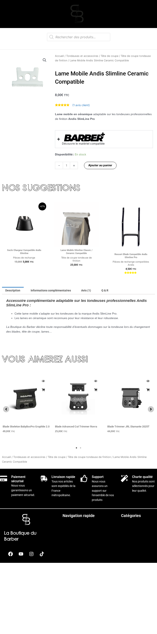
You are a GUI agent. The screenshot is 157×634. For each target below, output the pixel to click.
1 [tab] (76, 448)
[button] (44, 60)
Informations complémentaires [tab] (51, 290)
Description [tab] (12, 290)
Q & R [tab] (104, 290)
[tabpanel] (26, 407)
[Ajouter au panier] (43, 390)
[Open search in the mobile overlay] (78, 37)
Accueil (59, 55)
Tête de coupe (109, 55)
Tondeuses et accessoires (82, 55)
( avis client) (81, 105)
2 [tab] (80, 448)
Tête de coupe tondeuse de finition (89, 457)
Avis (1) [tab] (86, 290)
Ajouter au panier (100, 165)
